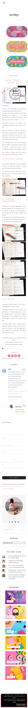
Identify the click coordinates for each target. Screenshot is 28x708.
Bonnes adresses (17, 61)
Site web (4, 452)
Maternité (11, 677)
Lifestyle (11, 616)
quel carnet (18, 115)
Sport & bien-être (17, 46)
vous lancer (20, 119)
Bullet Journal (14, 75)
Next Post (21, 358)
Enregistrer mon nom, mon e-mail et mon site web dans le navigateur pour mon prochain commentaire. (4, 462)
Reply (24, 369)
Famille (10, 601)
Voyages (17, 31)
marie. (9, 369)
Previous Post (7, 358)
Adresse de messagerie (4, 445)
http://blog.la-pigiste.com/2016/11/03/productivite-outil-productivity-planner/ (17, 391)
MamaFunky (18, 406)
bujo (5, 348)
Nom (3, 438)
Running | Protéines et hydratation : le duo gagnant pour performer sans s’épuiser (17, 576)
